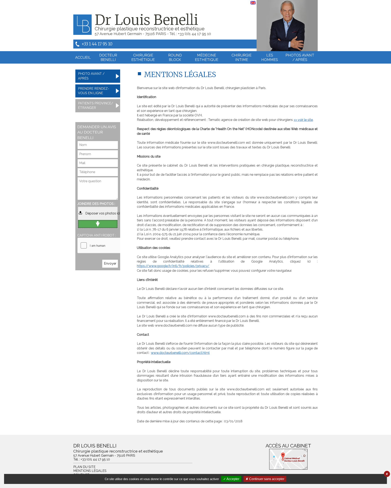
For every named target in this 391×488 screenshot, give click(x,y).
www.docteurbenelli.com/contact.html (180, 353)
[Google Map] (288, 459)
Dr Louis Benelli (146, 20)
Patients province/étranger (95, 105)
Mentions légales (90, 471)
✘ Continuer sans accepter (265, 479)
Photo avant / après (91, 76)
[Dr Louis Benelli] (287, 25)
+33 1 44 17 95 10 (96, 43)
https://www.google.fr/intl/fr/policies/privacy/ (173, 266)
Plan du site (84, 467)
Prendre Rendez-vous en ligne (93, 91)
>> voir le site (303, 120)
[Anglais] (253, 4)
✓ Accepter (231, 479)
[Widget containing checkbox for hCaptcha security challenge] (108, 245)
